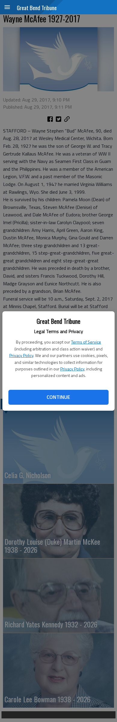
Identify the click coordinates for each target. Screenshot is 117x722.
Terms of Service (86, 342)
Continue (58, 397)
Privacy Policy (21, 355)
